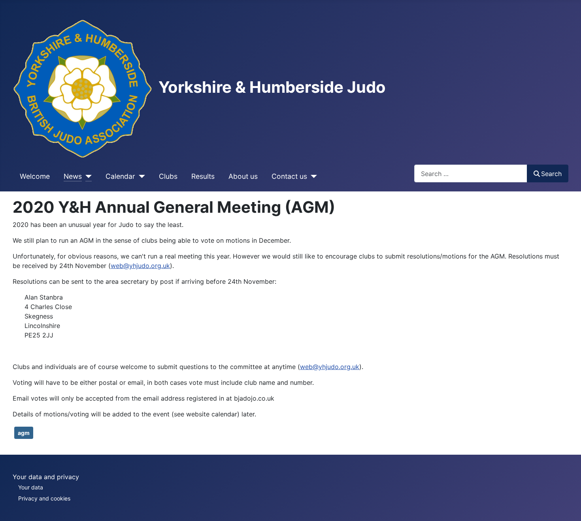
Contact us (289, 176)
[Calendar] (140, 176)
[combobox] (470, 173)
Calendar (120, 176)
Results (203, 176)
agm (24, 432)
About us (243, 176)
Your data (30, 487)
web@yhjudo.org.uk (140, 266)
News (73, 176)
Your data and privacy (46, 477)
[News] (87, 176)
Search (551, 174)
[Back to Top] (567, 506)
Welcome (35, 176)
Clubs (168, 176)
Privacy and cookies (44, 498)
